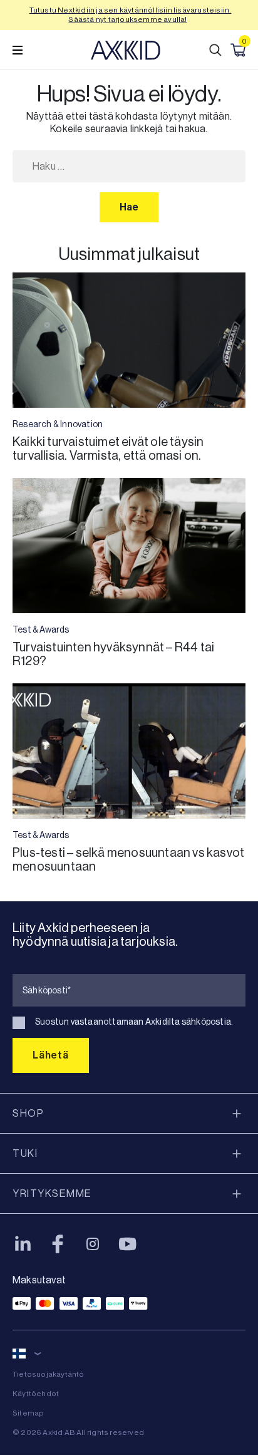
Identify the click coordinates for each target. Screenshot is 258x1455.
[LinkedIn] (23, 1244)
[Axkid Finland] (125, 50)
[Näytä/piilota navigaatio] (18, 50)
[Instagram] (93, 1244)
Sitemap (28, 1413)
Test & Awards (41, 629)
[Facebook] (58, 1244)
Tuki (25, 1153)
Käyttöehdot (36, 1393)
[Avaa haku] (215, 50)
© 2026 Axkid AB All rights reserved (78, 1432)
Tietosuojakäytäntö (49, 1374)
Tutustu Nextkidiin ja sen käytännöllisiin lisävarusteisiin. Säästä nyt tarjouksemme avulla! (130, 15)
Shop (28, 1113)
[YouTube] (128, 1244)
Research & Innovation (58, 424)
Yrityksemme (52, 1193)
